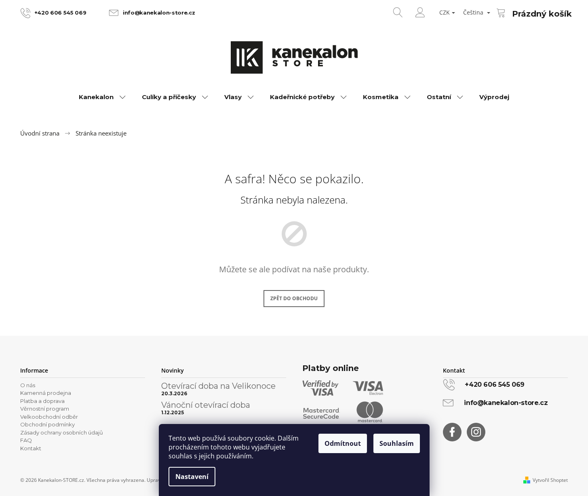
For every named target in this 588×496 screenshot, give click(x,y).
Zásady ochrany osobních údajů (61, 432)
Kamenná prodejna (45, 393)
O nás (27, 385)
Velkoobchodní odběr (49, 416)
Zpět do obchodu (294, 298)
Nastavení (192, 476)
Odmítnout (343, 443)
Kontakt (30, 448)
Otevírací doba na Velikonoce (218, 386)
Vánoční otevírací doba (205, 405)
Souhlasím (396, 443)
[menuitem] (102, 97)
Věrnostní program (44, 408)
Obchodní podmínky (47, 424)
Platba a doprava (42, 401)
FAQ (26, 440)
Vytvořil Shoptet (550, 480)
